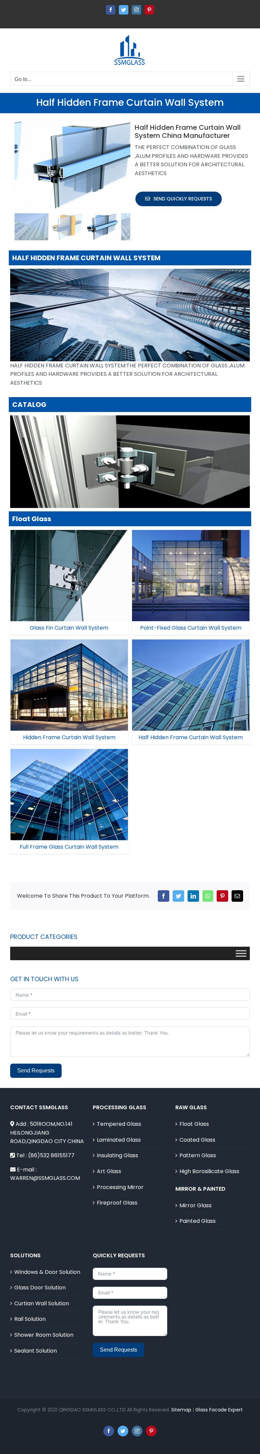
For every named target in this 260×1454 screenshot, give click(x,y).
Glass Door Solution (40, 1287)
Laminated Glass (119, 1140)
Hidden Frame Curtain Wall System (69, 680)
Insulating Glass (117, 1155)
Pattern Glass (197, 1155)
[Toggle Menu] (241, 953)
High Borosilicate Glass (209, 1171)
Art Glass (109, 1171)
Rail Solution (30, 1319)
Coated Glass (197, 1140)
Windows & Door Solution (47, 1272)
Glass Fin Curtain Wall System (69, 570)
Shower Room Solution (43, 1335)
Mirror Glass (195, 1205)
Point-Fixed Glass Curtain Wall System (191, 567)
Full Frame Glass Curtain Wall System (69, 789)
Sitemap (181, 1409)
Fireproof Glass (117, 1203)
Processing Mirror (120, 1187)
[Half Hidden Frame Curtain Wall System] (191, 685)
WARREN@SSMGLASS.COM (45, 1178)
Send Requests (36, 1070)
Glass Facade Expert (219, 1409)
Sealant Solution (35, 1351)
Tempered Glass (119, 1124)
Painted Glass (197, 1221)
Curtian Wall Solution (41, 1303)
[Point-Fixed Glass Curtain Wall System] (191, 575)
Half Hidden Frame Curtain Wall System (191, 676)
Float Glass (194, 1124)
